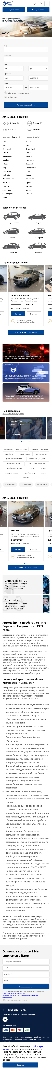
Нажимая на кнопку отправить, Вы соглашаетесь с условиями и (23, 994)
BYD (28, 145)
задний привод (29, 473)
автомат (44, 473)
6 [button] (27, 441)
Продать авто (38, 10)
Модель (7, 55)
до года (31, 468)
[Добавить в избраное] (4, 268)
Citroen (6, 153)
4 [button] (27, 33)
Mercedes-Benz (9, 179)
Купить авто (14, 10)
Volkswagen (8, 194)
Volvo (29, 194)
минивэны (34, 449)
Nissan (37, 123)
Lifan (28, 171)
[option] (26, 26)
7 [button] (28, 441)
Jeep (5, 168)
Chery (36, 129)
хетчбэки (44, 449)
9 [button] (30, 441)
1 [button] (24, 33)
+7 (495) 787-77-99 (14, 1010)
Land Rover (7, 171)
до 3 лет (43, 468)
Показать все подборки (13, 413)
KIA (13, 129)
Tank (28, 190)
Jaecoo (29, 164)
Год (5, 64)
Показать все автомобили (26, 332)
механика (26, 478)
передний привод (11, 473)
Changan (7, 149)
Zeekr (5, 197)
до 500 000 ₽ (26, 484)
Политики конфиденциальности (13, 993)
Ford (28, 153)
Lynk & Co (7, 175)
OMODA (6, 183)
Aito (5, 141)
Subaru (14, 123)
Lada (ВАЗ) (31, 168)
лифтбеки (9, 454)
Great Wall (7, 156)
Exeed (16, 136)
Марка (6, 45)
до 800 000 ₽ (42, 484)
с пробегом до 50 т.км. (37, 463)
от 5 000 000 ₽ (10, 484)
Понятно (20, 1065)
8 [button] (29, 441)
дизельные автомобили (14, 459)
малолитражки (41, 454)
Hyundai (30, 160)
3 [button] (26, 33)
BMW (5, 145)
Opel (28, 183)
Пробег (7, 73)
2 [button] (25, 33)
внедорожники (21, 449)
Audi (28, 141)
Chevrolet (30, 149)
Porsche (6, 186)
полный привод (24, 454)
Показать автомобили (26, 105)
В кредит (34, 314)
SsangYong (7, 190)
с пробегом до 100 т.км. (14, 468)
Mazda (29, 175)
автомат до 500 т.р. (14, 463)
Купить (18, 314)
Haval (29, 156)
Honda (6, 160)
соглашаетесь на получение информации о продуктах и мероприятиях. (21, 996)
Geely (37, 137)
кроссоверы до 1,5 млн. (37, 459)
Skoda (29, 186)
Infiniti (6, 164)
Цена (6, 83)
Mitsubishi (31, 179)
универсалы (8, 449)
